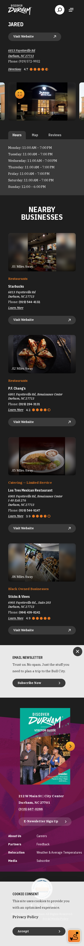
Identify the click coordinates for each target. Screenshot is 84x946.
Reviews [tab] (54, 135)
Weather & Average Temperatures (59, 852)
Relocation (16, 852)
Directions (14, 69)
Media (12, 861)
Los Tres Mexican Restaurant (30, 490)
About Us (14, 836)
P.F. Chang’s (17, 388)
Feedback (43, 844)
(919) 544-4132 (29, 302)
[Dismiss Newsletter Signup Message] (77, 651)
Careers (42, 836)
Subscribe (43, 861)
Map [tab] (35, 135)
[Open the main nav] (71, 10)
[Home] (20, 10)
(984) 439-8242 (29, 612)
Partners (14, 844)
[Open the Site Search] (59, 10)
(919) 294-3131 (29, 404)
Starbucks (16, 286)
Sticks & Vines (19, 597)
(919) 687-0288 (31, 809)
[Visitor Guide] (45, 746)
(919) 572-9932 (29, 61)
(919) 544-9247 (29, 510)
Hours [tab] (17, 135)
